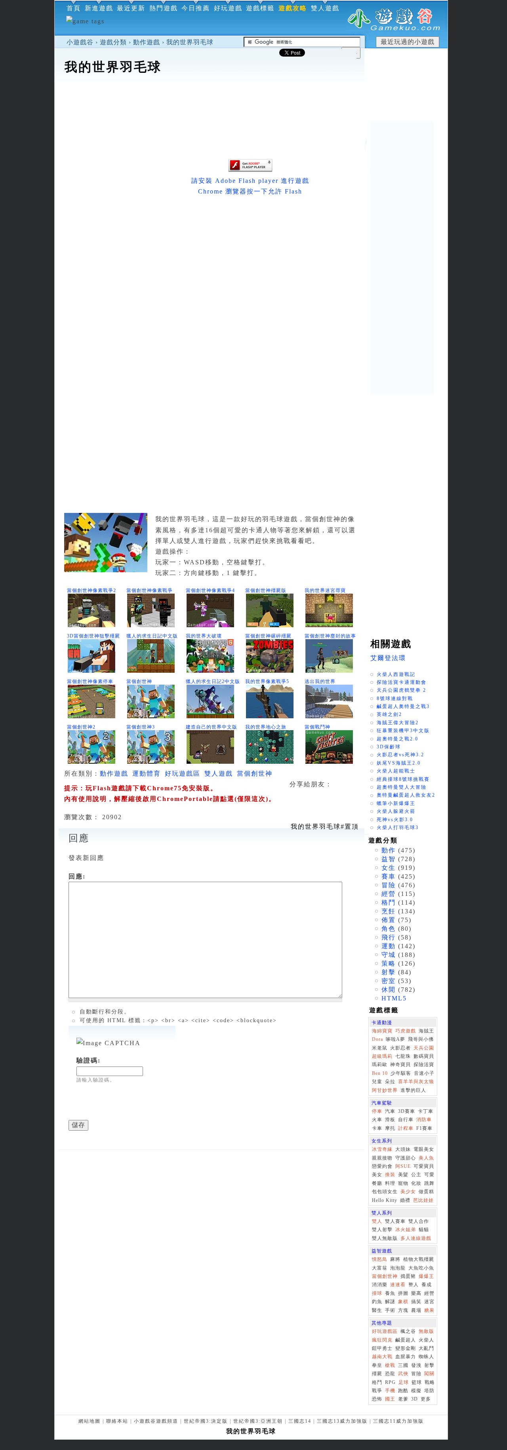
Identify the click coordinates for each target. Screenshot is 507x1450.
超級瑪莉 (382, 1056)
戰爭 (377, 1390)
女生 (388, 867)
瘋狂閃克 (382, 1340)
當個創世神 (139, 681)
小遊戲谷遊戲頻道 (156, 1421)
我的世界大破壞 (204, 636)
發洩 (416, 1365)
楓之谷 (408, 1331)
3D (414, 1399)
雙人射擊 (382, 1229)
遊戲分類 (113, 42)
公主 (416, 1174)
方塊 (403, 1310)
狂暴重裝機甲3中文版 (403, 730)
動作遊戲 (146, 42)
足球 (403, 1382)
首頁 (74, 8)
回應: (77, 876)
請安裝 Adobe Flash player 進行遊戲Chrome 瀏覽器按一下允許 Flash (250, 186)
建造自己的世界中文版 (211, 727)
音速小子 (424, 1073)
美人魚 (426, 1158)
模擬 (416, 1390)
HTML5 (394, 998)
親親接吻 (382, 1158)
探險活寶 (424, 1064)
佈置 (388, 920)
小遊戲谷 (80, 42)
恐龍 (390, 1373)
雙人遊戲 (325, 8)
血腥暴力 (405, 1356)
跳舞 (429, 1183)
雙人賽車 (395, 1221)
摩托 (390, 1128)
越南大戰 (382, 1356)
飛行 (388, 937)
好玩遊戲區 (182, 773)
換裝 (390, 1174)
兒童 (377, 1081)
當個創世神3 (140, 727)
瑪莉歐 (379, 1064)
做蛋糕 (426, 1191)
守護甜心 (405, 1158)
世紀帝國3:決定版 (206, 1421)
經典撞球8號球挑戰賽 (403, 779)
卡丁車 (425, 1111)
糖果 (429, 1310)
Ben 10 (380, 1073)
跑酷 (403, 1390)
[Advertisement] (251, 100)
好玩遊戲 (228, 8)
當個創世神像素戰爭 (149, 590)
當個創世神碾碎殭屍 (268, 636)
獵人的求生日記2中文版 (213, 681)
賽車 (388, 876)
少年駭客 (401, 1073)
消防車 (424, 1119)
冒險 (388, 885)
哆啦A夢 (395, 1039)
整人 (413, 1284)
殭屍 (377, 1373)
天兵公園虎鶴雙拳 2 (401, 690)
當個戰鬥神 (317, 727)
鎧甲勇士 (382, 1348)
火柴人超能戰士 (396, 771)
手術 (390, 1310)
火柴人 (426, 1340)
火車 (377, 1119)
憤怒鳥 (379, 1259)
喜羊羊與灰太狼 (416, 1081)
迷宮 (429, 1301)
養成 (426, 1284)
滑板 (390, 1119)
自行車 (406, 1119)
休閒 (388, 989)
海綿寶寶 (382, 1031)
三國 (403, 1365)
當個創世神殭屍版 (265, 590)
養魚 (390, 1293)
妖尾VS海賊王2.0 (399, 763)
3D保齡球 (389, 747)
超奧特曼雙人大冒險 (402, 787)
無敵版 (426, 1331)
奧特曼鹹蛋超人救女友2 (406, 795)
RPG (390, 1382)
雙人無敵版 (385, 1238)
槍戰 (390, 1365)
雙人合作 (418, 1221)
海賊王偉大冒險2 (398, 722)
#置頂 (325, 826)
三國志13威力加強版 (342, 1421)
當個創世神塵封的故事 (330, 636)
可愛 (429, 1174)
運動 (388, 946)
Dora (377, 1039)
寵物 (403, 1183)
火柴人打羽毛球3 (398, 827)
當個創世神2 (81, 727)
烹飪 (388, 911)
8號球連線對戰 (395, 698)
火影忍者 (400, 1048)
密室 (388, 980)
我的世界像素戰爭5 (267, 681)
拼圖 (403, 1293)
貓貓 (424, 1229)
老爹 (403, 1399)
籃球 (417, 1382)
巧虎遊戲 (405, 1031)
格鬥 (388, 902)
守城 (388, 954)
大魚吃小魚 (421, 1268)
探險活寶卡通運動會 (402, 682)
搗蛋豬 (408, 1276)
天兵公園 (424, 1048)
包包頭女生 (385, 1191)
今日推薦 (195, 8)
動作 (388, 850)
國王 (390, 1399)
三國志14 (299, 1421)
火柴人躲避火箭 (396, 811)
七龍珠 (403, 1056)
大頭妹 (403, 1149)
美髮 (403, 1174)
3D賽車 (406, 1111)
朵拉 (390, 1081)
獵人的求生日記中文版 (152, 636)
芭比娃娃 (423, 1200)
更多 (426, 1399)
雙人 (377, 1221)
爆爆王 (426, 1276)
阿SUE (403, 1166)
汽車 (390, 1111)
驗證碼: (88, 1060)
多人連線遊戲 (415, 1238)
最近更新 (131, 8)
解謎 (390, 1301)
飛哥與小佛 (421, 1039)
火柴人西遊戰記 (396, 674)
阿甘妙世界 (385, 1090)
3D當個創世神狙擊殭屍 (93, 636)
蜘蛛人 (426, 1356)
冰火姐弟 (405, 1229)
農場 (416, 1310)
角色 (388, 928)
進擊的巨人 (413, 1090)
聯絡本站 (117, 1421)
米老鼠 (379, 1048)
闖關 (429, 1373)
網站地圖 (89, 1421)
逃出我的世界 (320, 681)
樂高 (416, 1293)
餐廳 (377, 1183)
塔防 (429, 1390)
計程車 (406, 1128)
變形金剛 (405, 1348)
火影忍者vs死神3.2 (400, 754)
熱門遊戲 (163, 8)
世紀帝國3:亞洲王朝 (258, 1421)
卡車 (377, 1128)
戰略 (430, 1382)
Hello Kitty (384, 1200)
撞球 (377, 1293)
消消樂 (379, 1284)
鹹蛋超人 (405, 1340)
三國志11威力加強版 (398, 1421)
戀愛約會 (382, 1166)
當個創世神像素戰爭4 (210, 590)
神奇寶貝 (400, 1064)
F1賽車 (424, 1128)
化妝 (416, 1183)
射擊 (388, 972)
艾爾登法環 (388, 658)
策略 (388, 963)
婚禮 (405, 1200)
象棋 (403, 1301)
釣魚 (377, 1301)
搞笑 (416, 1301)
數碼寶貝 (424, 1056)
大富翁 (379, 1268)
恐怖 (377, 1399)
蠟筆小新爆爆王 (396, 803)
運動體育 (146, 773)
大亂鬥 (426, 1348)
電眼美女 (424, 1149)
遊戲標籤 (260, 8)
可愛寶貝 (424, 1166)
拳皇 (377, 1365)
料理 (390, 1183)
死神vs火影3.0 (395, 819)
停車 (377, 1111)
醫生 (377, 1310)
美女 (377, 1174)
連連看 (398, 1284)
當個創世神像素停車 (90, 681)
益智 (388, 859)
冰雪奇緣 (382, 1149)
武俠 (403, 1373)
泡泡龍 (398, 1268)
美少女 (408, 1191)
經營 (388, 893)
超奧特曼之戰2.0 (397, 739)
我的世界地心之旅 (265, 727)
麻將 (395, 1259)
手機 (390, 1390)
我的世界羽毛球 (189, 42)
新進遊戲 (99, 8)
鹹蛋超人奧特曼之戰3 (403, 706)
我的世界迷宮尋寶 (325, 590)
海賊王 (426, 1031)
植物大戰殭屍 (418, 1259)
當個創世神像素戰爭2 (91, 590)
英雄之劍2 (389, 714)
